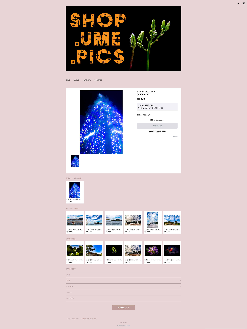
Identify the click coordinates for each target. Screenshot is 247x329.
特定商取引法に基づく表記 (89, 318)
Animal (68, 280)
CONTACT (98, 80)
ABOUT (76, 80)
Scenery (69, 292)
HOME (68, 80)
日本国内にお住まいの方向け (157, 131)
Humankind (69, 286)
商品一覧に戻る (123, 307)
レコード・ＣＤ (70, 298)
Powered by (121, 325)
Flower (68, 274)
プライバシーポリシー (73, 318)
